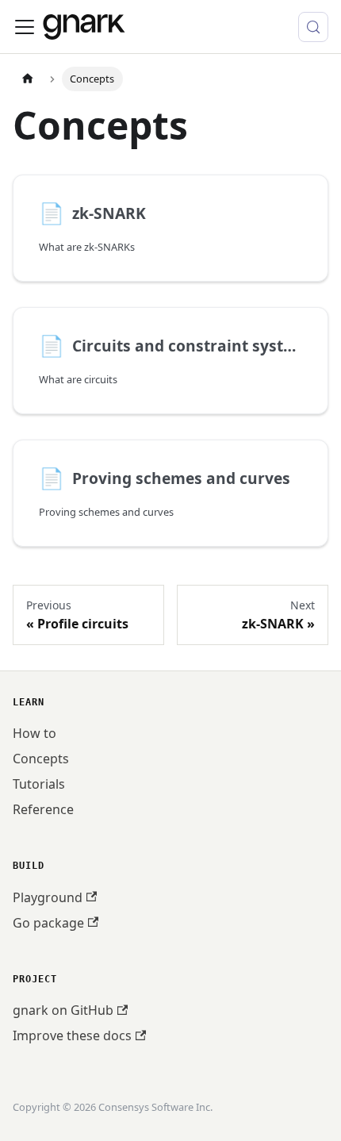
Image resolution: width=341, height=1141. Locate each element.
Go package (48, 923)
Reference (43, 809)
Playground (47, 897)
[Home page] (28, 79)
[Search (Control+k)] (313, 27)
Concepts (41, 758)
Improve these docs (72, 1035)
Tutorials (39, 784)
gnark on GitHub (63, 1010)
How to (34, 733)
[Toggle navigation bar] (24, 27)
